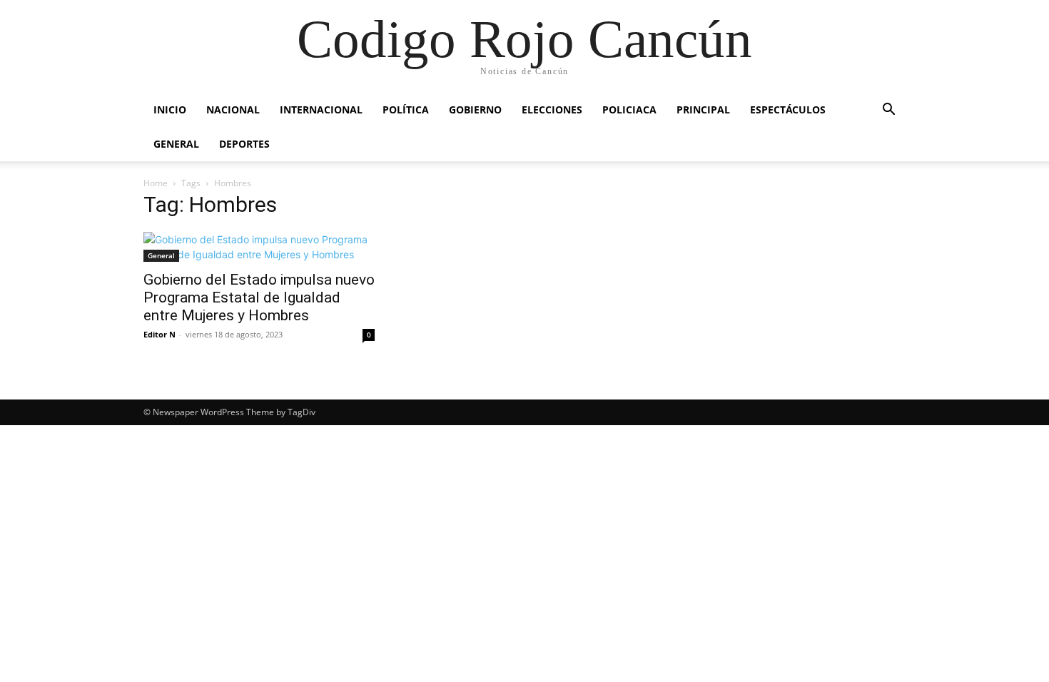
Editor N (159, 334)
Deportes (244, 144)
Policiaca (629, 109)
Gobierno (475, 109)
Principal (703, 109)
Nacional (233, 109)
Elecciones (552, 109)
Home (155, 183)
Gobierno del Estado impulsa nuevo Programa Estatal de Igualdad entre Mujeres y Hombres (259, 297)
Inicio (169, 109)
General (176, 144)
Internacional (321, 109)
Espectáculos (788, 109)
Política (405, 109)
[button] (888, 111)
